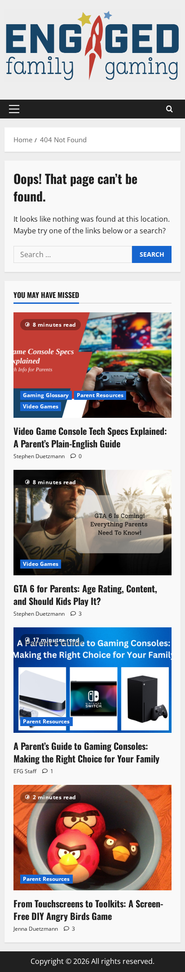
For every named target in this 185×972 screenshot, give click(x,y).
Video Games (40, 406)
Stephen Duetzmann (39, 456)
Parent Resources (100, 395)
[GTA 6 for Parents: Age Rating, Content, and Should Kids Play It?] (92, 522)
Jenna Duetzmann (35, 929)
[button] (14, 109)
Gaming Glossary (46, 395)
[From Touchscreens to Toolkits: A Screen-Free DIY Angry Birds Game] (92, 837)
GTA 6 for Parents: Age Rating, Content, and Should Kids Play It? (85, 595)
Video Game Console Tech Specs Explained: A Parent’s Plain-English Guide (90, 437)
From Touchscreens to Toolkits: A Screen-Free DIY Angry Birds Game (88, 910)
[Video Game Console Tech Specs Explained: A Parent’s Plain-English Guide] (92, 365)
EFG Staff (24, 771)
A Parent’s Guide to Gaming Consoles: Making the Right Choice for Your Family (86, 752)
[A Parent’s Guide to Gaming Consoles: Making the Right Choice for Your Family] (92, 680)
